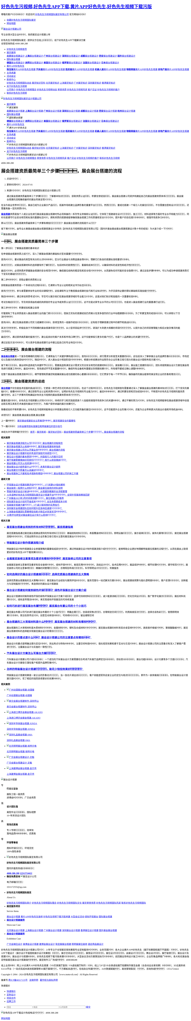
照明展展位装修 (79, 944)
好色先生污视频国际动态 (19, 83)
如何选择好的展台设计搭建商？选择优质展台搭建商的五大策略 (48, 574)
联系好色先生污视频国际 (133, 903)
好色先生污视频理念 (26, 89)
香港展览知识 (108, 83)
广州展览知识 (80, 83)
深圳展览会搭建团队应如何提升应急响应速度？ (35, 508)
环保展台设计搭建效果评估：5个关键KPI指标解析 (36, 485)
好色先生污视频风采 (77, 89)
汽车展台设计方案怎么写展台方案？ (32, 653)
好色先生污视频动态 (47, 89)
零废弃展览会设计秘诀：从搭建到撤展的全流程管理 (37, 491)
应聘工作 (11, 1001)
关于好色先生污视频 (17, 86)
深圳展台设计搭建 (71, 930)
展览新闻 (41, 432)
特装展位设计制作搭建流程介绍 (25, 542)
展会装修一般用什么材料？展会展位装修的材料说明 (35, 488)
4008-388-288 (13, 873)
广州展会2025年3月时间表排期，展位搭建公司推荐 (35, 498)
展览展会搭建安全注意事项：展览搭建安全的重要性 (46, 421)
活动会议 (11, 76)
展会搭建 (5, 214)
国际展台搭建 (13, 59)
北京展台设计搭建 (16, 930)
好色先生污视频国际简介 (19, 903)
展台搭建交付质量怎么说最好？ (26, 470)
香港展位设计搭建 (89, 930)
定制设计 (11, 994)
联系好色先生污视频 (17, 93)
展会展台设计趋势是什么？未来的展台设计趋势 (33, 467)
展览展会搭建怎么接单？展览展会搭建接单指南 (33, 446)
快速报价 (11, 991)
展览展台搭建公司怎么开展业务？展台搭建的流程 (36, 450)
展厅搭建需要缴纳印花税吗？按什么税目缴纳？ (37, 460)
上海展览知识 (66, 83)
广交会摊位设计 (14, 944)
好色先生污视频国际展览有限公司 (52, 14)
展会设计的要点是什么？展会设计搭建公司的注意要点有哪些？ (49, 637)
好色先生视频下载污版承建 (56, 916)
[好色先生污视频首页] (21, 98)
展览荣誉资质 (89, 903)
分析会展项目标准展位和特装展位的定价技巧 (39, 426)
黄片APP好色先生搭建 (21, 69)
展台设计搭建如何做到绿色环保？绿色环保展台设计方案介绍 (46, 590)
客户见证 (92, 89)
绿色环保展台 (91, 916)
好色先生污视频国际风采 (108, 903)
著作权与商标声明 (49, 980)
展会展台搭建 (8, 356)
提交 (88, 1007)
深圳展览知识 (94, 83)
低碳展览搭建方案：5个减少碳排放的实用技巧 (33, 505)
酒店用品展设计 (95, 944)
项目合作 (11, 998)
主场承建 (11, 73)
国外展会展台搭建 (108, 930)
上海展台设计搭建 (34, 930)
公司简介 (11, 89)
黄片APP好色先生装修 (32, 916)
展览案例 (11, 52)
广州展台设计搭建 (53, 930)
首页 (32, 432)
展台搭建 (5, 388)
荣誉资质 (62, 89)
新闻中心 (11, 79)
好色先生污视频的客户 (108, 89)
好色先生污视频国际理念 (44, 903)
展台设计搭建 (16, 111)
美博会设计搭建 (31, 944)
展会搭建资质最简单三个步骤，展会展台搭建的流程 (94, 432)
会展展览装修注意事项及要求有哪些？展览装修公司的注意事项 (49, 558)
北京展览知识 (52, 83)
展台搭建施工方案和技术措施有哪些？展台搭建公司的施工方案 (42, 473)
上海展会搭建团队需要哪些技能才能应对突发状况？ (37, 511)
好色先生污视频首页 (17, 49)
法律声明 (33, 980)
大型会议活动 (77, 916)
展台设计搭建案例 (16, 920)
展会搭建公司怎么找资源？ (23, 463)
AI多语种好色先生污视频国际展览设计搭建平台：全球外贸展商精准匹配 (48, 495)
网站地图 (11, 23)
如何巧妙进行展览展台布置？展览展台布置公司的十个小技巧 (46, 605)
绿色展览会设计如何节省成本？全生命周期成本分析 (37, 501)
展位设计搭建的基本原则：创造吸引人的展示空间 (35, 456)
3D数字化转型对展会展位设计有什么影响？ (31, 515)
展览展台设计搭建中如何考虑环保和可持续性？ (32, 453)
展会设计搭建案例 (16, 934)
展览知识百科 (38, 83)
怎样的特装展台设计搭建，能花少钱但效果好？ (45, 669)
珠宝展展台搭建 (63, 944)
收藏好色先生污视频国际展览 (21, 20)
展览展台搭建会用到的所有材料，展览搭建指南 (40, 527)
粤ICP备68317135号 (18, 980)
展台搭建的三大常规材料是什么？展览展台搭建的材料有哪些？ (52, 621)
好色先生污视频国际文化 (69, 903)
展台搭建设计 (16, 56)
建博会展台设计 (47, 944)
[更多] (13, 684)
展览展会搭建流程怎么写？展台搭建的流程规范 (35, 443)
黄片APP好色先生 (15, 66)
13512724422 (26, 873)
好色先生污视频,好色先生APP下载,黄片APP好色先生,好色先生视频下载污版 (76, 6)
